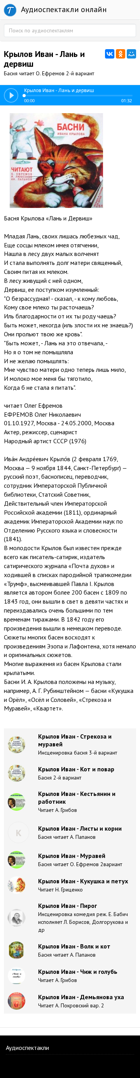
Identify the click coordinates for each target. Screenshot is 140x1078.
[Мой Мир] (131, 54)
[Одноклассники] (120, 54)
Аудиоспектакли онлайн (63, 9)
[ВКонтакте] (109, 54)
